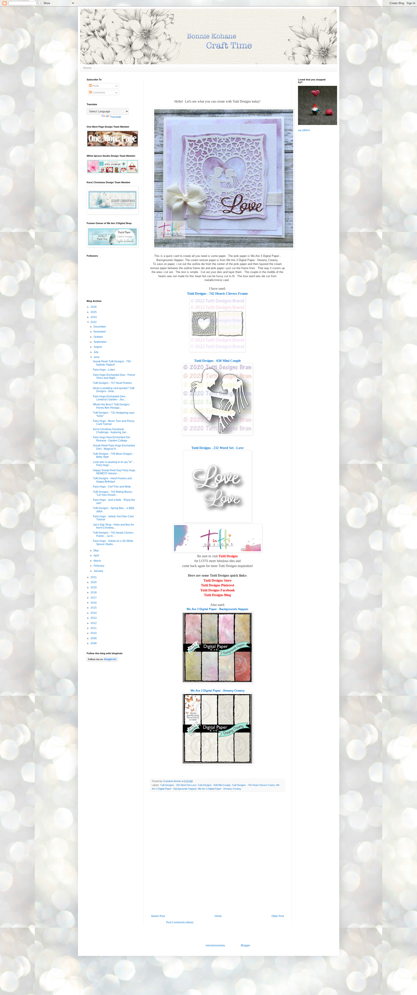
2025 (94, 312)
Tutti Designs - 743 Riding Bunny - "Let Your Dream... (113, 493)
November (100, 331)
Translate (115, 116)
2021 (94, 577)
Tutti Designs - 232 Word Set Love (178, 785)
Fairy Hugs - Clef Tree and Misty (112, 486)
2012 (94, 623)
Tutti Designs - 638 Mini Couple (217, 361)
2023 (94, 317)
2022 (94, 322)
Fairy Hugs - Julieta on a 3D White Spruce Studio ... (113, 542)
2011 (94, 628)
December (100, 326)
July (96, 352)
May (96, 550)
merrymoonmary (215, 945)
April (97, 555)
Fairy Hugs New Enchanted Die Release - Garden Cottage (111, 439)
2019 (94, 587)
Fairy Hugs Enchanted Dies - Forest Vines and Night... (114, 376)
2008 (94, 643)
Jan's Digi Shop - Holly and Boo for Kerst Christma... (113, 526)
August (98, 346)
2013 (94, 617)
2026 (94, 306)
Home (87, 68)
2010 (94, 633)
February (99, 565)
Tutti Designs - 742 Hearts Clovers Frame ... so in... (113, 534)
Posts (95, 85)
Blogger (245, 945)
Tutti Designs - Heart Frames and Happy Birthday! (112, 480)
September (100, 341)
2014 (94, 612)
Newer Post (158, 916)
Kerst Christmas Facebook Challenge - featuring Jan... (110, 431)
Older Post (277, 916)
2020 (94, 582)
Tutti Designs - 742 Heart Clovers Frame (253, 785)
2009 (94, 638)
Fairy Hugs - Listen (104, 369)
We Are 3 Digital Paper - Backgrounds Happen (217, 609)
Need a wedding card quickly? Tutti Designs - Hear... (113, 390)
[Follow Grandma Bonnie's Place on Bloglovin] (102, 660)
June (97, 357)
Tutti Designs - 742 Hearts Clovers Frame (217, 293)
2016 (94, 602)
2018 (94, 592)
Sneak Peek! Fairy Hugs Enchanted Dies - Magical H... (114, 447)
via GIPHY (304, 130)
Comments (98, 92)
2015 (94, 607)
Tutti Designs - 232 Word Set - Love (217, 448)
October (99, 336)
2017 (94, 597)
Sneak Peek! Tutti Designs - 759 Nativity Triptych (112, 363)
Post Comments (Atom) (179, 922)
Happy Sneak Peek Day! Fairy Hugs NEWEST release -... (114, 472)
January (99, 570)
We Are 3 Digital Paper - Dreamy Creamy (217, 690)
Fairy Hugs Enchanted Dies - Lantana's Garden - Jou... (110, 398)
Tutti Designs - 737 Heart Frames (112, 382)
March (98, 560)
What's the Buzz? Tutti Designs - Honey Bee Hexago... (112, 406)
